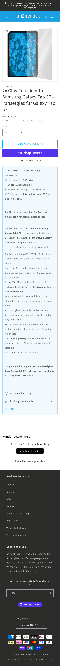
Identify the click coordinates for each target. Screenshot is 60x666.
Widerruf (10, 506)
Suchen (10, 484)
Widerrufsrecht (42, 654)
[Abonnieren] (49, 593)
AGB (8, 499)
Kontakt (10, 492)
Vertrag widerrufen (16, 535)
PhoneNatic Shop (25, 654)
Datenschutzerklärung (18, 513)
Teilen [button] (11, 408)
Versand (16, 121)
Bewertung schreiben (30, 451)
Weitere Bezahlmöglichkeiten (30, 160)
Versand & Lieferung (16, 528)
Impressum (12, 520)
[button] (6, 16)
